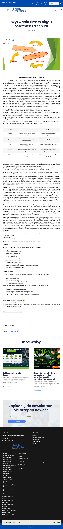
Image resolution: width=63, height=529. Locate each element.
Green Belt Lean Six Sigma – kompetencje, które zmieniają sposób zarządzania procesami (46, 376)
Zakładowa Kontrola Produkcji (12, 374)
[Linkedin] (19, 468)
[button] (55, 11)
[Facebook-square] (22, 468)
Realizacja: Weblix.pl (31, 527)
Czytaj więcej (6, 386)
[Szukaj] (60, 3)
